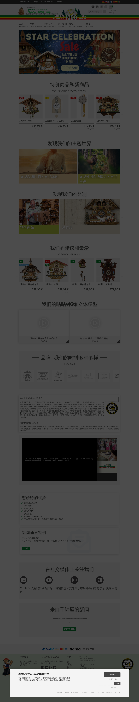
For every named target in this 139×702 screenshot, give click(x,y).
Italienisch (101, 693)
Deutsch (59, 693)
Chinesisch (84, 693)
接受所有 (112, 674)
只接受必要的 (113, 679)
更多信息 (113, 687)
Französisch (74, 693)
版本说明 (117, 693)
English (67, 693)
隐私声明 (109, 693)
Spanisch (92, 693)
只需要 (117, 683)
